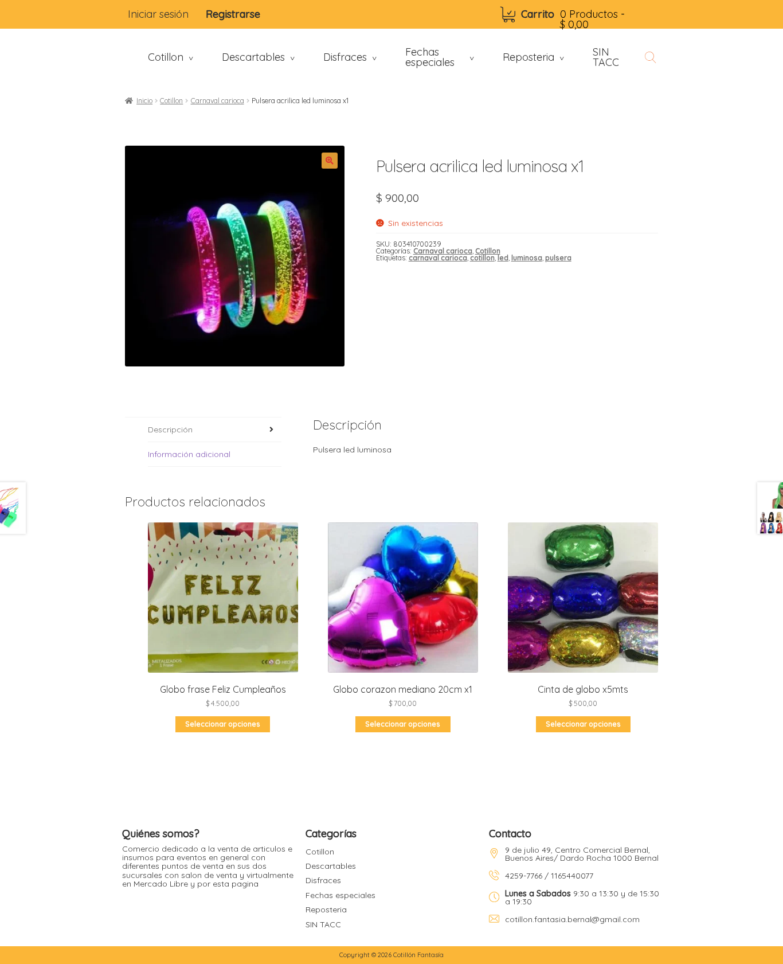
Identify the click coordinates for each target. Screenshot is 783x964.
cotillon (482, 257)
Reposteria (326, 909)
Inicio (144, 100)
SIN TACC (323, 924)
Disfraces (323, 880)
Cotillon (171, 100)
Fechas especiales (340, 895)
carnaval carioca (438, 257)
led (503, 257)
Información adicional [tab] (189, 454)
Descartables (331, 866)
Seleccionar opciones (222, 724)
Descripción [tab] (170, 429)
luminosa (526, 257)
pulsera (558, 257)
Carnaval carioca (217, 100)
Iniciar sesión (158, 14)
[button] (330, 161)
